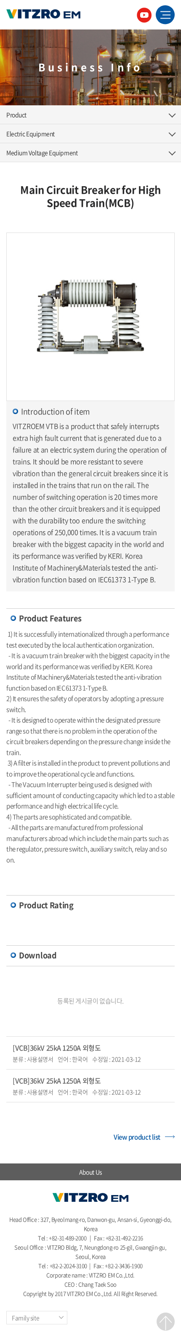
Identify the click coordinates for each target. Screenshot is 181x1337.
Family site (25, 1317)
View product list (137, 1137)
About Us (90, 1172)
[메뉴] (165, 14)
